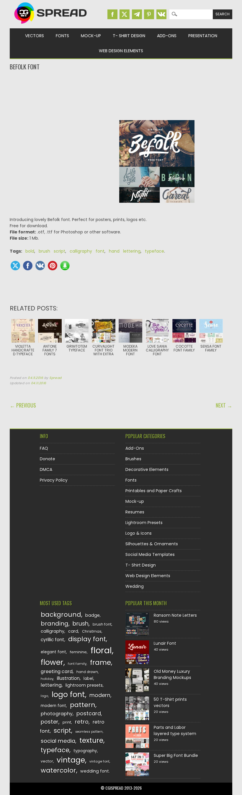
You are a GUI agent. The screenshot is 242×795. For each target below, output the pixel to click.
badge (92, 615)
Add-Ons (166, 36)
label (88, 678)
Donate (47, 459)
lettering (51, 685)
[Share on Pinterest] (52, 265)
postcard (88, 713)
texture (91, 740)
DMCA (46, 469)
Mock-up (91, 36)
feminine (78, 652)
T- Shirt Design (129, 36)
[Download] (65, 265)
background (61, 614)
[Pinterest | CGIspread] (149, 14)
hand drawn (87, 672)
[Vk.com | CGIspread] (161, 14)
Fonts (62, 36)
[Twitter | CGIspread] (125, 14)
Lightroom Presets (144, 523)
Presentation (202, 36)
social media (58, 741)
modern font (53, 706)
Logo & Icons (138, 533)
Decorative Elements (147, 469)
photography (57, 713)
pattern (82, 704)
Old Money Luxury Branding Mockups (172, 674)
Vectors (34, 36)
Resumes (134, 512)
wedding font (94, 771)
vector (47, 761)
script (62, 730)
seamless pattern (89, 731)
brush (81, 624)
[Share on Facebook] (27, 265)
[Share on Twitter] (15, 265)
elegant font (53, 652)
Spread (55, 378)
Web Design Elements (121, 51)
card (73, 631)
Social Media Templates (150, 554)
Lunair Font (165, 643)
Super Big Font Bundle (176, 755)
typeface (154, 251)
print (67, 722)
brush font (102, 624)
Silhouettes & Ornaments (151, 544)
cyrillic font (52, 640)
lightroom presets (84, 685)
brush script (52, 251)
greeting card (57, 671)
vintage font (99, 761)
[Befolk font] (157, 207)
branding (54, 623)
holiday (47, 678)
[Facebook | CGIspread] (112, 14)
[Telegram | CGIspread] (137, 14)
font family (77, 663)
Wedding (134, 586)
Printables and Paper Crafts (153, 491)
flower (52, 662)
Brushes (133, 459)
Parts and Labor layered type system (175, 730)
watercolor (58, 770)
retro (82, 721)
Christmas (92, 631)
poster (49, 721)
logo (44, 695)
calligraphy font (87, 251)
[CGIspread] (51, 25)
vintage (71, 760)
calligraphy (52, 631)
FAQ (44, 448)
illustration (68, 678)
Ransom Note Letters (175, 615)
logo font (68, 694)
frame (100, 662)
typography (85, 751)
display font (87, 639)
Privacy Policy (54, 480)
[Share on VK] (40, 265)
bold (29, 251)
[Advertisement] (121, 94)
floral (101, 650)
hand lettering (124, 251)
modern (99, 695)
